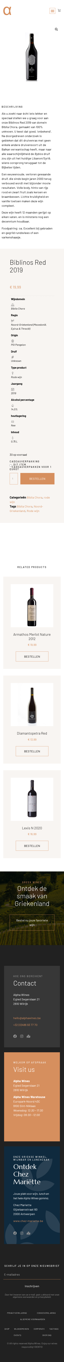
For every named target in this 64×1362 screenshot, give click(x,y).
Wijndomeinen (21, 1329)
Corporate (39, 1329)
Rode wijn (33, 511)
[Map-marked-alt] (28, 1036)
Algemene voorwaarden (32, 1319)
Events (17, 1335)
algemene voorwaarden (24, 1296)
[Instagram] (21, 1036)
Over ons (47, 1335)
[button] (52, 11)
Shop (7, 1329)
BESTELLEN (37, 478)
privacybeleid (44, 1296)
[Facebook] (15, 1036)
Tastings (53, 1329)
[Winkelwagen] (58, 10)
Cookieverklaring (46, 1313)
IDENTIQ (38, 1346)
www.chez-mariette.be (28, 1221)
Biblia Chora (34, 497)
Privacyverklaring (17, 1313)
